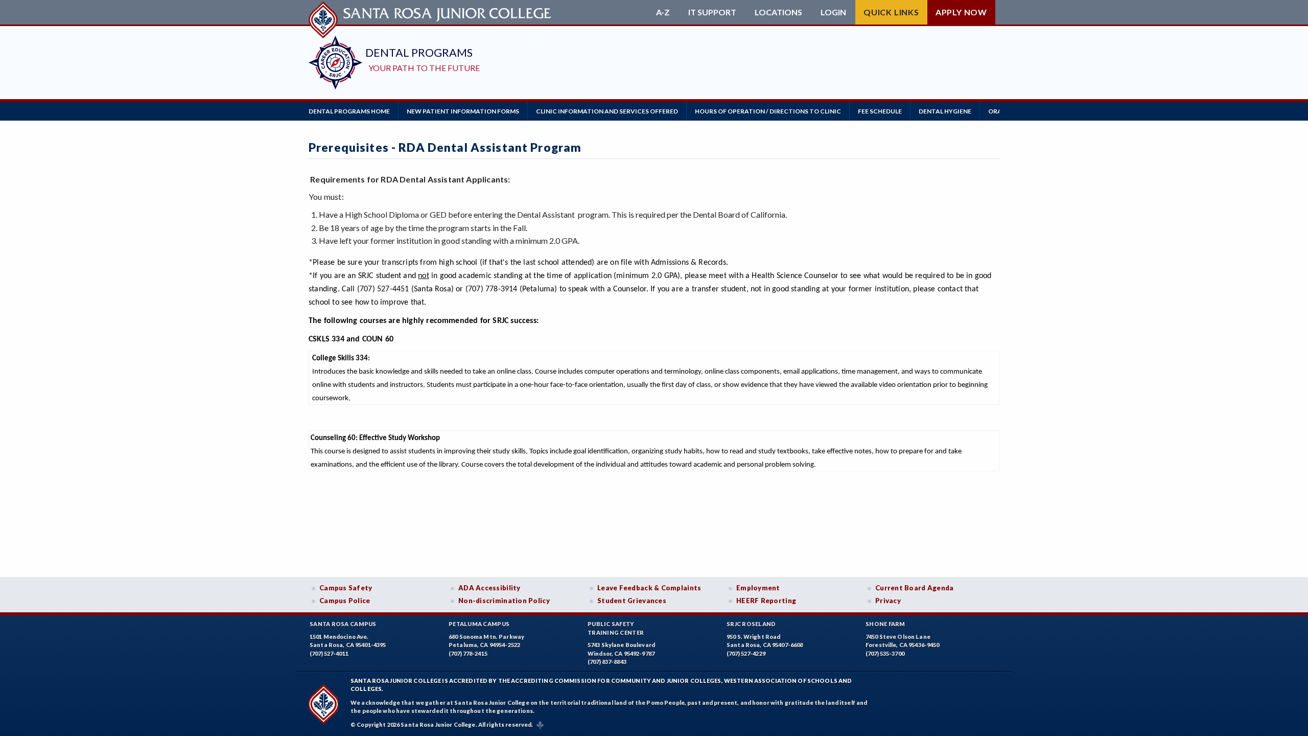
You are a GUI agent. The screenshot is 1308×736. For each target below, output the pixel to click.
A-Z (663, 12)
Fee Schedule (880, 111)
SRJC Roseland (751, 623)
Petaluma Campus (479, 623)
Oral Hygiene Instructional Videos (1049, 111)
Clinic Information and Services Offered (607, 111)
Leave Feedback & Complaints (649, 588)
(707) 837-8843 (607, 661)
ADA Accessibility (489, 588)
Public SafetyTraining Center (616, 628)
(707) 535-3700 (885, 653)
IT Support (712, 12)
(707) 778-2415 (468, 653)
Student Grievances (631, 600)
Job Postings (1221, 111)
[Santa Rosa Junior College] (431, 12)
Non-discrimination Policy (504, 600)
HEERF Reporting (766, 600)
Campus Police (344, 600)
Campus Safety (345, 588)
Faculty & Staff (1155, 111)
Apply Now (961, 12)
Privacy (888, 600)
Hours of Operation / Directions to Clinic (768, 111)
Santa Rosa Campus (343, 623)
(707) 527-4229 (746, 653)
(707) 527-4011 (329, 653)
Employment (758, 588)
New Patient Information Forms (463, 111)
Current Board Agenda (914, 588)
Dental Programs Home (349, 111)
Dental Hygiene (945, 111)
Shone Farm (885, 623)
